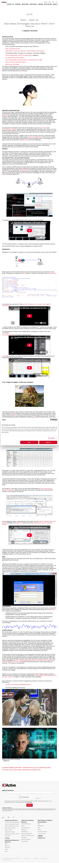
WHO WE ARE (48, 4)
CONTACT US (10, 4)
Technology (24, 837)
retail (39, 769)
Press (39, 827)
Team (39, 823)
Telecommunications (26, 839)
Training (7, 838)
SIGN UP (29, 805)
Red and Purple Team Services (12, 826)
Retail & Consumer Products (27, 835)
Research (7, 845)
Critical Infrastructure (25, 823)
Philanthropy (40, 825)
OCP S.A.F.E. (8, 835)
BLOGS (45, 2)
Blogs (6, 843)
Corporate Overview (42, 831)
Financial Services (25, 827)
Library (6, 849)
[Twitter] (53, 2)
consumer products (28, 767)
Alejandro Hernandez (8, 767)
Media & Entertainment (26, 833)
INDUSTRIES (25, 4)
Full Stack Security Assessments (12, 822)
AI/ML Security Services (10, 827)
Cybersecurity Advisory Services (12, 833)
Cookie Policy (35, 858)
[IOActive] (4, 2)
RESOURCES (33, 4)
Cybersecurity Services (11, 820)
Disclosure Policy (7, 860)
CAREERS (40, 4)
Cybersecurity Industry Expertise (27, 821)
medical (19, 769)
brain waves (18, 767)
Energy (22, 825)
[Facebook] (56, 2)
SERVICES (18, 4)
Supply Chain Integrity (10, 831)
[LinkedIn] (49, 2)
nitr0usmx (34, 769)
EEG (35, 767)
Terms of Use (44, 858)
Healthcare (5, 769)
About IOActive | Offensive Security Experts (45, 821)
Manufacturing (24, 831)
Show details (51, 438)
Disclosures (7, 847)
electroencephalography (44, 767)
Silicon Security (8, 829)
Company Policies (42, 833)
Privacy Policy (27, 858)
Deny (29, 442)
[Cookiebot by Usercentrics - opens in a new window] (51, 420)
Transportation (24, 841)
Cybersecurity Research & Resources (12, 841)
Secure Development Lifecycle (12, 824)
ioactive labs (13, 769)
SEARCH (55, 4)
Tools (6, 851)
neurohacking (27, 769)
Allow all (48, 442)
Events (39, 829)
